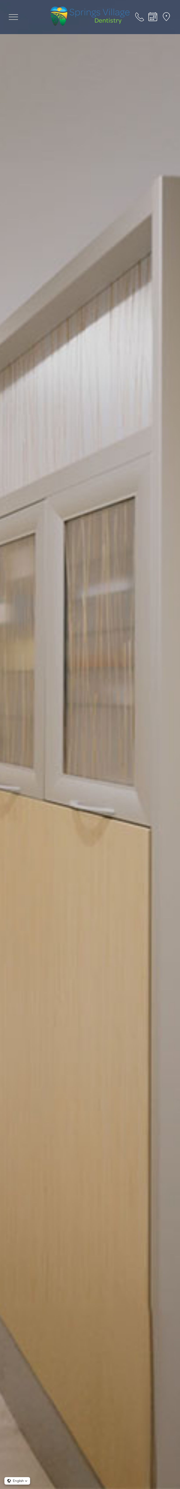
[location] (166, 17)
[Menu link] (13, 17)
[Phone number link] (139, 17)
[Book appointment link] (153, 17)
